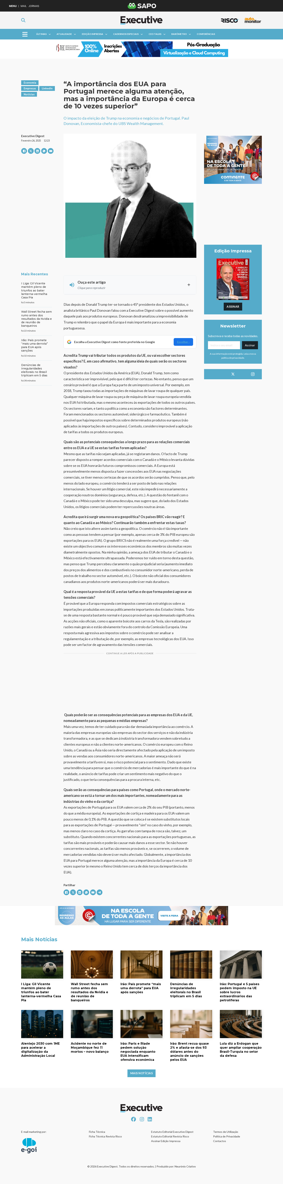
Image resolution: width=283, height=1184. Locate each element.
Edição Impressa (92, 34)
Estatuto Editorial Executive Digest (172, 1131)
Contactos (219, 1141)
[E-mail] (51, 151)
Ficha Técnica (97, 1131)
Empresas (30, 88)
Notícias (29, 94)
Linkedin (47, 88)
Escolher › (183, 341)
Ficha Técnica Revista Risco (105, 1136)
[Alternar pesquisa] (23, 20)
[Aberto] (25, 34)
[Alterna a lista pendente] (50, 34)
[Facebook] (24, 151)
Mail (24, 6)
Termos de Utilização (225, 1131)
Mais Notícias (141, 1073)
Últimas (41, 34)
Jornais (33, 6)
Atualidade (64, 34)
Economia (30, 82)
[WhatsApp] (44, 151)
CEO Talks (155, 34)
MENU (13, 6)
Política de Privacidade (226, 1136)
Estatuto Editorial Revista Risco (170, 1136)
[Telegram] (99, 892)
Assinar (233, 306)
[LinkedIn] (37, 151)
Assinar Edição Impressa (165, 1141)
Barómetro (179, 34)
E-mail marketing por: (33, 1131)
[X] (31, 151)
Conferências (206, 34)
